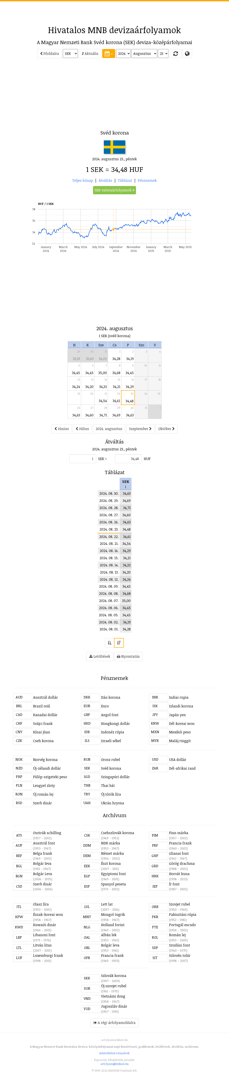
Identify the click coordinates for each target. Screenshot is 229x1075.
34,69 (116, 415)
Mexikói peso (180, 732)
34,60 (89, 415)
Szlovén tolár (180, 955)
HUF (147, 458)
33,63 (89, 358)
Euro (105, 706)
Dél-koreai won (182, 723)
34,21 (116, 386)
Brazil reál (41, 706)
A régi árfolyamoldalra (116, 1022)
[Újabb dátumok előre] (119, 643)
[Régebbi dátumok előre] (109, 642)
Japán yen (177, 714)
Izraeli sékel (111, 740)
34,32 (103, 386)
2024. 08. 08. (109, 593)
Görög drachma (182, 863)
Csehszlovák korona (117, 832)
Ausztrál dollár (45, 697)
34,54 (103, 400)
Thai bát (108, 785)
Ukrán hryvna (112, 803)
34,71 (103, 415)
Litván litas (42, 945)
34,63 (76, 415)
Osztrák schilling (47, 832)
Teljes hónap (82, 180)
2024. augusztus (109, 428)
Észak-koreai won (48, 914)
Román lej (177, 934)
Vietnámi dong (113, 996)
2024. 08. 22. (109, 536)
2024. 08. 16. (109, 550)
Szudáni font (179, 945)
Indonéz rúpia (112, 732)
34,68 (116, 372)
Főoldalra (50, 53)
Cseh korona (43, 740)
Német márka (112, 853)
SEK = (102, 458)
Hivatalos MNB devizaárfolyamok (114, 30)
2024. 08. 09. (109, 586)
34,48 (130, 400)
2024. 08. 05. (109, 614)
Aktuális (91, 53)
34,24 (76, 386)
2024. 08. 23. (109, 529)
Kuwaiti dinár (44, 924)
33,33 (76, 358)
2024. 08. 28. (109, 507)
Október (165, 428)
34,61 (116, 400)
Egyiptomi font (113, 873)
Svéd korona (111, 768)
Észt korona (111, 863)
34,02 (103, 358)
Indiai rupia (179, 697)
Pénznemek (147, 180)
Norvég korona (45, 759)
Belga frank (42, 853)
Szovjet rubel (179, 904)
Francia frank (180, 843)
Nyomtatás (130, 656)
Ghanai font (179, 853)
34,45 (76, 372)
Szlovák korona (113, 975)
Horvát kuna (179, 873)
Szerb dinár (42, 803)
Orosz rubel (110, 759)
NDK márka (110, 843)
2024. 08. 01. (109, 629)
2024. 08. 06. (109, 607)
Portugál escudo (182, 924)
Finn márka (178, 832)
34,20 (89, 386)
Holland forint (113, 924)
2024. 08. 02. (109, 622)
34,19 (130, 358)
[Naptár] (108, 53)
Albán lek (109, 934)
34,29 (130, 386)
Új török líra (111, 794)
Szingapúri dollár (115, 776)
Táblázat (125, 180)
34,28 (116, 358)
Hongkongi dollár (115, 723)
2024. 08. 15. (109, 557)
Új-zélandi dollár (47, 768)
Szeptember (139, 428)
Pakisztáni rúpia (182, 914)
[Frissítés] (176, 53)
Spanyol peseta (113, 884)
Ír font (174, 884)
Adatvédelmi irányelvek (114, 1053)
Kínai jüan (41, 732)
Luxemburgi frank (48, 955)
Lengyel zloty (44, 785)
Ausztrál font (44, 843)
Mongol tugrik (113, 914)
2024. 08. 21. (109, 543)
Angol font (110, 714)
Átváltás (105, 180)
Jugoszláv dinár (114, 1006)
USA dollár (177, 759)
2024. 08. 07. (109, 600)
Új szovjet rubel (113, 985)
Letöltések (101, 656)
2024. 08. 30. (109, 493)
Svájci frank (43, 723)
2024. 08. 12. (109, 579)
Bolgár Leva (42, 873)
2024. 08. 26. (109, 522)
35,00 (102, 372)
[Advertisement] (114, 11)
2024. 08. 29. (109, 500)
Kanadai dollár (45, 714)
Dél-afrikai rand (182, 768)
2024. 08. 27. (109, 514)
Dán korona (110, 697)
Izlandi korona (181, 706)
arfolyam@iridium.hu (114, 1064)
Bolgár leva (42, 863)
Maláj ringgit (180, 740)
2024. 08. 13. (109, 572)
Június (63, 428)
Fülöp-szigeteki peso (50, 776)
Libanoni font (44, 934)
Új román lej (43, 794)
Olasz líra (41, 904)
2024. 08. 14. (109, 565)
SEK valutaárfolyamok (113, 190)
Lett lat (107, 904)
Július (83, 428)
